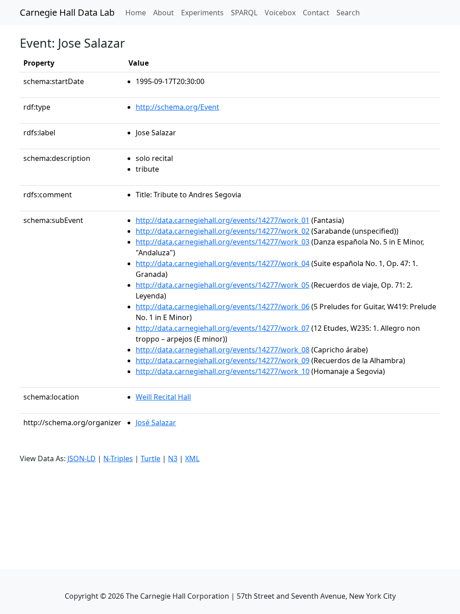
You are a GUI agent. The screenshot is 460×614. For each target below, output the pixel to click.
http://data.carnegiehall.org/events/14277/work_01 (223, 220)
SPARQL (244, 13)
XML (192, 458)
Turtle (150, 458)
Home (137, 12)
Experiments (202, 13)
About (163, 13)
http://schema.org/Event (177, 107)
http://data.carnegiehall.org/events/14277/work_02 (223, 231)
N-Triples (118, 458)
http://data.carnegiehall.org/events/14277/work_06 (223, 306)
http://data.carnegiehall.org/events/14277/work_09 (223, 360)
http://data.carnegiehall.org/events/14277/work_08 (223, 350)
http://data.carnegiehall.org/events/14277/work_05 (223, 285)
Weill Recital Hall (163, 397)
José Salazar (156, 422)
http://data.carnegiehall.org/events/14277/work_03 (223, 242)
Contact (316, 13)
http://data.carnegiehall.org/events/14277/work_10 (223, 371)
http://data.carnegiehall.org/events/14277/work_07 (223, 328)
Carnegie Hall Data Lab (67, 12)
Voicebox (280, 13)
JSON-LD (81, 458)
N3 (172, 458)
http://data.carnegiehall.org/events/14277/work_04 (223, 263)
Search (348, 13)
